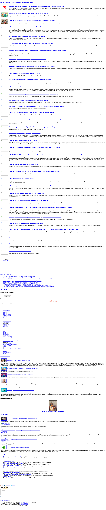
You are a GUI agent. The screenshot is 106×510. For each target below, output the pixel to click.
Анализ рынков (5, 274)
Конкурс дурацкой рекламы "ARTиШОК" (12, 348)
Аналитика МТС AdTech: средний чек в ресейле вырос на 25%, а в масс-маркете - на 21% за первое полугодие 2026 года (28, 278)
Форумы (5, 351)
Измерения (5, 326)
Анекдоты (5, 353)
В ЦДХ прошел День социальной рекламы (20, 447)
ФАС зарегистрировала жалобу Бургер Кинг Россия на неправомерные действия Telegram (33, 127)
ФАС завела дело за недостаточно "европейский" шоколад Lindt (26, 243)
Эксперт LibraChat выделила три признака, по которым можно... (20, 374)
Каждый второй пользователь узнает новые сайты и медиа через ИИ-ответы (19, 277)
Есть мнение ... (6, 316)
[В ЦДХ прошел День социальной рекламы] (4, 449)
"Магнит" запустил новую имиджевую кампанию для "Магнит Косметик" (29, 200)
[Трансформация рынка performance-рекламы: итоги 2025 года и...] (4, 391)
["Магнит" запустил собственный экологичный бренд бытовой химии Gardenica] (4, 189)
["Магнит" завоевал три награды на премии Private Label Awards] (4, 196)
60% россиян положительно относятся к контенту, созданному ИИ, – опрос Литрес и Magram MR (23, 279)
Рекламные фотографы (8, 337)
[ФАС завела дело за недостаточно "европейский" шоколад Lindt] (4, 247)
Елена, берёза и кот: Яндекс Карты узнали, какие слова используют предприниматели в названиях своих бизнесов (27, 285)
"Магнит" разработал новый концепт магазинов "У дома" (25, 26)
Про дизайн (5, 333)
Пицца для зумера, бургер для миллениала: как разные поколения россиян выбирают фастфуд (22, 281)
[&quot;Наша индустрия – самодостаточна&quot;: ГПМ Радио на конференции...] (6, 432)
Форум (2, 454)
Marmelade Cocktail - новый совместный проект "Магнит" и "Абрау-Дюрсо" (29, 13)
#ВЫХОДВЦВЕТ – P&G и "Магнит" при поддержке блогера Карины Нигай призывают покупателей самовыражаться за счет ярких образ (46, 154)
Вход (1, 500)
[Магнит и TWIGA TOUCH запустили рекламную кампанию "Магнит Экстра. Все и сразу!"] (4, 97)
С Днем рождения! (7, 352)
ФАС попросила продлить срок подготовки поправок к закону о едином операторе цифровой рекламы (36, 106)
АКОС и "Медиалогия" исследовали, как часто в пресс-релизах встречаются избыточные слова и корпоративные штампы (28, 286)
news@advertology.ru (23, 503)
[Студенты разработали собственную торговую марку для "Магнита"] (4, 39)
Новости (5, 313)
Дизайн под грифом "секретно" (17, 423)
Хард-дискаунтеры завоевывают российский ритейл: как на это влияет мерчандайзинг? (32, 66)
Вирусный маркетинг (7, 330)
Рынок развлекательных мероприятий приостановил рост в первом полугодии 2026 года (21, 284)
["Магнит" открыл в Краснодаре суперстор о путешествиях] (4, 136)
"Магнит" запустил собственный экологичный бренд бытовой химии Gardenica (30, 186)
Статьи (4, 317)
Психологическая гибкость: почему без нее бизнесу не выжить (24, 418)
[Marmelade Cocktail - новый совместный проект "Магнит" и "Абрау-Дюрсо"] (4, 17)
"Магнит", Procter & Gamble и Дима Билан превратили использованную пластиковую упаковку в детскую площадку (40, 207)
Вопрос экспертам (7, 315)
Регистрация (7, 500)
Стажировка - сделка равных (13, 380)
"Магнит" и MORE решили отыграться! (20, 251)
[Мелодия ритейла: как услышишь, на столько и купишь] (4, 362)
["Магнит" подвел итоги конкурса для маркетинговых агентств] (4, 226)
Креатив (4, 332)
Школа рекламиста (7, 321)
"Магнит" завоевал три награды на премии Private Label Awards (26, 193)
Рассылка (3, 289)
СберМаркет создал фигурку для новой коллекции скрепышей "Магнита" (29, 100)
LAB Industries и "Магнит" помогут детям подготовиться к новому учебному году (31, 43)
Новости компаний (7, 314)
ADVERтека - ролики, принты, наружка (11, 339)
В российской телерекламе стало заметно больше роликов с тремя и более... (23, 368)
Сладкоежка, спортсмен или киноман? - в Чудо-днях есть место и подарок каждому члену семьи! (35, 119)
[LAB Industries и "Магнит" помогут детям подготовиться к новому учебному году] (4, 47)
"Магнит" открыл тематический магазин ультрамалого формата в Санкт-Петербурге (32, 20)
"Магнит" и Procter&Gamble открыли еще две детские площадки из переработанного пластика (34, 171)
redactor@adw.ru (24, 504)
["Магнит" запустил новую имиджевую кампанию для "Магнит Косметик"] (4, 204)
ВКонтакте (8, 485)
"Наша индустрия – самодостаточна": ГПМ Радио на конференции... (25, 430)
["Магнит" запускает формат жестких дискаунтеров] (4, 90)
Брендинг (5, 328)
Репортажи (5, 318)
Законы (4, 346)
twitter (13, 485)
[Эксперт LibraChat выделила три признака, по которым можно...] (4, 376)
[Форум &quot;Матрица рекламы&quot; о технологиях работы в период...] (6, 441)
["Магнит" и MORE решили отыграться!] (4, 254)
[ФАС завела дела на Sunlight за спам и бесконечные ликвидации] (4, 240)
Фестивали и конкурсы (8, 341)
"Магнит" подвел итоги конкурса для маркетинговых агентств (26, 223)
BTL (4, 331)
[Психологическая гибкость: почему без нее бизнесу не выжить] (4, 420)
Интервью (5, 320)
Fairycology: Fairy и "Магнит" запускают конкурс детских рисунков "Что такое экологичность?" (35, 217)
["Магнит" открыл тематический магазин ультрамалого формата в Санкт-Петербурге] (4, 23)
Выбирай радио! (6, 335)
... (3, 271)
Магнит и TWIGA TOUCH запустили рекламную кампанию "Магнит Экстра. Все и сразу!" (33, 94)
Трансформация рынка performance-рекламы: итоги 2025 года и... (20, 390)
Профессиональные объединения (10, 344)
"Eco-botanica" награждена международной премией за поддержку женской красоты (31, 112)
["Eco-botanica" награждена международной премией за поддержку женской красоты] (4, 116)
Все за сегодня (6, 311)
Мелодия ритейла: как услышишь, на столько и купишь (18, 360)
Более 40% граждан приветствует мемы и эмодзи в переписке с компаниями (19, 276)
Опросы (4, 349)
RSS (2, 485)
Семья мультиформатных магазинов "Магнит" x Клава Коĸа (25, 73)
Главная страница (6, 310)
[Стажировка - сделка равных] (4, 382)
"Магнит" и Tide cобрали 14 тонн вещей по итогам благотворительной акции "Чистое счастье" (34, 147)
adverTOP (5, 312)
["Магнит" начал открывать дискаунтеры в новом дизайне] (4, 144)
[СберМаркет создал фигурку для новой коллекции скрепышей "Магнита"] (4, 103)
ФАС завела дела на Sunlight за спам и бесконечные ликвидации (26, 237)
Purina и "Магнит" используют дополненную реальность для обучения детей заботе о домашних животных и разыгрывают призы (44, 229)
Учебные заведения (7, 345)
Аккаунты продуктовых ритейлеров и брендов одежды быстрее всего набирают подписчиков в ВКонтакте (37, 50)
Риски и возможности (7, 336)
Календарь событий (7, 343)
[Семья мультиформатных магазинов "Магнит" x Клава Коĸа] (4, 76)
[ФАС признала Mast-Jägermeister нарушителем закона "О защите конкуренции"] (4, 83)
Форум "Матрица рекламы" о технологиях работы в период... (24, 439)
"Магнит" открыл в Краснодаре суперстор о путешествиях (24, 133)
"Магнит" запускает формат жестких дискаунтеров (22, 86)
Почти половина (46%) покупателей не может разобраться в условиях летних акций (20, 282)
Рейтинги (5, 325)
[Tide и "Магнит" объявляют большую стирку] (4, 182)
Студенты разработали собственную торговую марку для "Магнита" (27, 36)
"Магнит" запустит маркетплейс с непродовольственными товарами (27, 59)
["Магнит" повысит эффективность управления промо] (4, 167)
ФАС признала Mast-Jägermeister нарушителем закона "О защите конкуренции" (30, 79)
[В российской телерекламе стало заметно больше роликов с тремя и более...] (4, 370)
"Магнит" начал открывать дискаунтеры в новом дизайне (24, 140)
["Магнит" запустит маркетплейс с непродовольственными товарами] (4, 62)
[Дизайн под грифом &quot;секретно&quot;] (6, 424)
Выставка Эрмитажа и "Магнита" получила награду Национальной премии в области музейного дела (36, 6)
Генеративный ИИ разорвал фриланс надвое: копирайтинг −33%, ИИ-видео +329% (20, 283)
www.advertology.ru (26, 502)
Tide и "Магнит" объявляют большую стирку (21, 178)
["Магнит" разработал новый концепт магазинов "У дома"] (4, 31)
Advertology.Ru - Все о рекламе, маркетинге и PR (16, 2)
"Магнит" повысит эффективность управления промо (23, 164)
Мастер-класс (6, 322)
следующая (5, 260)
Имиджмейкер (6, 334)
